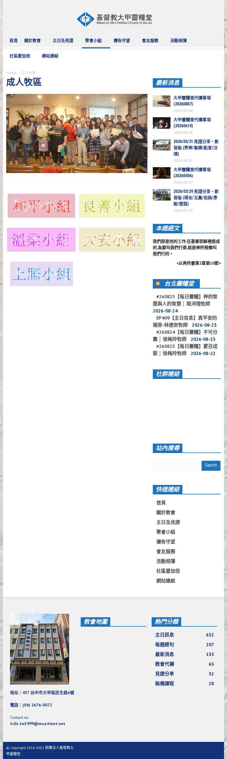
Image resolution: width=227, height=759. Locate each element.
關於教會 (31, 43)
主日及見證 (61, 43)
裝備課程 (184, 683)
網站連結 (49, 58)
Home (11, 73)
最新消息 (167, 82)
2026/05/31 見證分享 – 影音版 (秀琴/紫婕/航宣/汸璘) (196, 147)
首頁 (13, 40)
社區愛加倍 (18, 58)
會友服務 (148, 43)
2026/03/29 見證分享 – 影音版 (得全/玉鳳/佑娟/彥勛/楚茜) (196, 197)
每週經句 (184, 644)
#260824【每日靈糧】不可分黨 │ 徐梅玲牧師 (185, 335)
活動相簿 (177, 43)
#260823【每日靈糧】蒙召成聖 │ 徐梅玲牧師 (185, 349)
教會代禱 (184, 664)
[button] (215, 40)
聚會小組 (92, 43)
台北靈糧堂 (179, 283)
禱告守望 (120, 43)
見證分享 (184, 674)
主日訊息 (184, 635)
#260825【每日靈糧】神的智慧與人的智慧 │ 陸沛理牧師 (185, 300)
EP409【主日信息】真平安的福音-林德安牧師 (185, 321)
